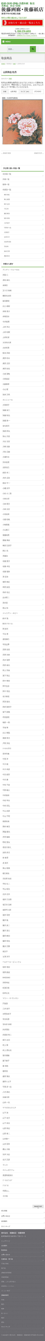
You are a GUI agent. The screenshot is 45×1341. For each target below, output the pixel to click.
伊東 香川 (6, 311)
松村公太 (6, 993)
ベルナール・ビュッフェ (12, 962)
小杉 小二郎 (7, 493)
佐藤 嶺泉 (6, 572)
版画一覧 (6, 184)
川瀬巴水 (6, 457)
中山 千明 (6, 816)
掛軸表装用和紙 (6, 1272)
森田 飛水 (6, 1076)
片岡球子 (6, 232)
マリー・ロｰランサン (11, 998)
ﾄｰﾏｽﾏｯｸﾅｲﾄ (7, 748)
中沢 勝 (5, 780)
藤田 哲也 (6, 941)
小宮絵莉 (6, 514)
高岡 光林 (6, 655)
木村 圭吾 (6, 478)
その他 (5, 1196)
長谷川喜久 (7, 847)
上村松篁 (6, 337)
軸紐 (2, 1318)
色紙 (10, 78)
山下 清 (5, 1113)
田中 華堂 (6, 681)
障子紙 (3, 1268)
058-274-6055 (24, 31)
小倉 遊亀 (6, 374)
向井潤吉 (6, 1029)
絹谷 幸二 (6, 473)
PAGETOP (38, 1206)
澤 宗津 (5, 577)
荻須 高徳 (6, 353)
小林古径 (6, 499)
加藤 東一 (6, 421)
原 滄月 (5, 863)
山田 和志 (6, 1128)
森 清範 (5, 1066)
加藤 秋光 (6, 415)
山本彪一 (6, 1139)
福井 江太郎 (7, 899)
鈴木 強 (5, 618)
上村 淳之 (6, 327)
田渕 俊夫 (6, 702)
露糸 (2, 1322)
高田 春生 (6, 665)
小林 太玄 (6, 509)
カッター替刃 (5, 1291)
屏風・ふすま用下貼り (8, 1281)
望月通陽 (6, 1055)
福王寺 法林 (7, 905)
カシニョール (8, 400)
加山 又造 (6, 436)
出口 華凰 (6, 733)
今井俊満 (6, 322)
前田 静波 (6, 972)
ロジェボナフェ (8, 1170)
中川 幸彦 (6, 769)
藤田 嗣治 (7, 213)
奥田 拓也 (6, 369)
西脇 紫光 (6, 832)
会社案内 (4, 1221)
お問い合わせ (5, 1216)
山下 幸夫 (6, 1123)
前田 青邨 (7, 218)
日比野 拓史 (7, 241)
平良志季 (6, 644)
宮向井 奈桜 (7, 1024)
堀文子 (5, 951)
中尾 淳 (5, 759)
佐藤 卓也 (6, 566)
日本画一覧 (7, 174)
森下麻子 (6, 1061)
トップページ (5, 1241)
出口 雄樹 (6, 306)
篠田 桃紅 (7, 194)
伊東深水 (6, 316)
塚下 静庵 (6, 712)
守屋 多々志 (7, 227)
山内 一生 (6, 1102)
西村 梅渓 (6, 827)
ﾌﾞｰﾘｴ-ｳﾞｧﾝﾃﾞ (7, 1180)
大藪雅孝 (6, 384)
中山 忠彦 (6, 811)
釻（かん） (5, 1313)
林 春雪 (5, 858)
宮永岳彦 (6, 1019)
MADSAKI (6, 977)
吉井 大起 (6, 1154)
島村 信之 (6, 592)
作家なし (6, 1191)
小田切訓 (6, 379)
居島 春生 (6, 280)
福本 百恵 (6, 915)
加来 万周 (7, 251)
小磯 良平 (6, 488)
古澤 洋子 (7, 237)
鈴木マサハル (8, 624)
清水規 (5, 603)
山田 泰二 (6, 1134)
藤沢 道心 (6, 931)
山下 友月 (6, 1118)
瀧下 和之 (6, 676)
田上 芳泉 (6, 670)
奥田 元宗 (6, 363)
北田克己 (6, 467)
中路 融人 (6, 790)
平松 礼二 (6, 884)
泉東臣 (5, 285)
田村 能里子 (7, 707)
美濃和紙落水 (8, 1175)
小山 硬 (5, 389)
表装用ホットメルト (7, 1286)
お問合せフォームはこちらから (27, 35)
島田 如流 (6, 587)
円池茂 (5, 1003)
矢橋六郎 (6, 1097)
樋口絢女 (6, 873)
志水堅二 (6, 597)
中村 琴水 (6, 800)
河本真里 (6, 462)
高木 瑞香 (6, 660)
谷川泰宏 (6, 696)
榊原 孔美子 (7, 545)
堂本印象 (6, 754)
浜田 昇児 (6, 852)
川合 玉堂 (6, 441)
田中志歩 (6, 686)
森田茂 (5, 1071)
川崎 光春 (6, 447)
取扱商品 (4, 1250)
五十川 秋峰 (7, 290)
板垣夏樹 (6, 301)
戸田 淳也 (6, 743)
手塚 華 (6, 246)
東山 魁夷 (7, 199)
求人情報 (4, 1211)
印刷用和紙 (5, 1277)
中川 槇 (5, 764)
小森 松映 (6, 519)
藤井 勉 (5, 920)
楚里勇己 (6, 639)
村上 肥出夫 (7, 1050)
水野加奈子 (7, 1014)
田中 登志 (6, 691)
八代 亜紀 (6, 1092)
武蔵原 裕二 (7, 1035)
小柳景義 (6, 525)
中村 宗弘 (6, 806)
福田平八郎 (7, 910)
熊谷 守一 (6, 483)
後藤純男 (6, 535)
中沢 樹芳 (6, 775)
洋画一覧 (6, 179)
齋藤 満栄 (6, 540)
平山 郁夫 (6, 889)
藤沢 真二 (6, 925)
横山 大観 (6, 1149)
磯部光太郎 (7, 296)
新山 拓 (5, 608)
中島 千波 (6, 785)
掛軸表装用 (5, 1295)
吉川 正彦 (6, 1160)
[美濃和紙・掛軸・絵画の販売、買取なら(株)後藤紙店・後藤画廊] (22, 12)
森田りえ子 (7, 1081)
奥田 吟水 (6, 358)
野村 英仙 (6, 842)
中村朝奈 (6, 795)
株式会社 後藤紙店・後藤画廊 (20, 1335)
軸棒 (2, 1308)
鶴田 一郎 (6, 722)
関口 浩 (5, 551)
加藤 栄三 (6, 410)
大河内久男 (7, 342)
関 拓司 (5, 629)
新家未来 (6, 821)
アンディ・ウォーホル (11, 270)
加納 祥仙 (6, 431)
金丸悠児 (6, 426)
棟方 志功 (7, 204)
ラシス (5, 1165)
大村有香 (6, 348)
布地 (2, 1300)
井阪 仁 (5, 275)
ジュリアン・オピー (10, 613)
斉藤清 (5, 556)
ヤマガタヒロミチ (9, 1108)
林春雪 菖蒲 (6, 153)
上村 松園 (6, 332)
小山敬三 (6, 530)
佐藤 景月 (6, 561)
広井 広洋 (6, 894)
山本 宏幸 (6, 1144)
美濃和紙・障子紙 (7, 1259)
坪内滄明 (6, 717)
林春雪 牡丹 (39, 153)
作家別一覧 (7, 190)
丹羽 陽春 (6, 837)
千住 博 (6, 209)
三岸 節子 (7, 223)
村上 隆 (5, 1045)
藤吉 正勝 (6, 946)
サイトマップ (5, 1226)
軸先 (2, 1304)
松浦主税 (6, 988)
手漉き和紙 (5, 1263)
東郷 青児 (7, 256)
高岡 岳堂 (6, 649)
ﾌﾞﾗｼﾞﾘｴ (6, 1186)
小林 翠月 (6, 504)
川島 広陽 (6, 452)
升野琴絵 (6, 983)
